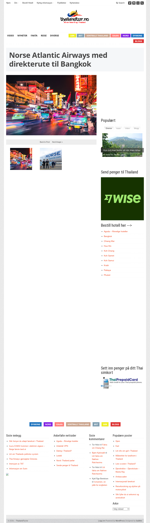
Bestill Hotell (27, 3)
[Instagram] (134, 3)
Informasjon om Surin (18, 469)
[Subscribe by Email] (138, 3)
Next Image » (57, 142)
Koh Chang (109, 251)
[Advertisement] (125, 96)
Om (15, 3)
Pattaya (107, 270)
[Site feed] (142, 3)
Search (121, 3)
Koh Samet (109, 255)
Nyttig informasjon (44, 3)
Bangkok (108, 236)
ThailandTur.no (21, 521)
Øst (80, 35)
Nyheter (22, 35)
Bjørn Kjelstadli (98, 453)
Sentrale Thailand (97, 35)
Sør (72, 35)
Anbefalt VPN (62, 446)
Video (10, 35)
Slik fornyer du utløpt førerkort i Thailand (26, 441)
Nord (126, 35)
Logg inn (101, 521)
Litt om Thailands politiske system (23, 454)
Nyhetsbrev (74, 3)
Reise (44, 35)
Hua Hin (107, 246)
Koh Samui (109, 260)
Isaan (115, 35)
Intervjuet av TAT (16, 464)
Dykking (137, 35)
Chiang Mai (109, 241)
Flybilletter (61, 3)
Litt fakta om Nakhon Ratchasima (97, 459)
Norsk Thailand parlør (65, 460)
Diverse (54, 35)
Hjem (8, 3)
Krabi (106, 265)
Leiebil (59, 456)
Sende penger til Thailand (67, 465)
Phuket (107, 275)
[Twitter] (130, 3)
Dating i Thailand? (64, 451)
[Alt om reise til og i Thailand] (75, 17)
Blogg (138, 41)
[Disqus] (51, 212)
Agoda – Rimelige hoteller (116, 231)
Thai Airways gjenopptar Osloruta (23, 459)
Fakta (34, 35)
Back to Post (45, 142)
